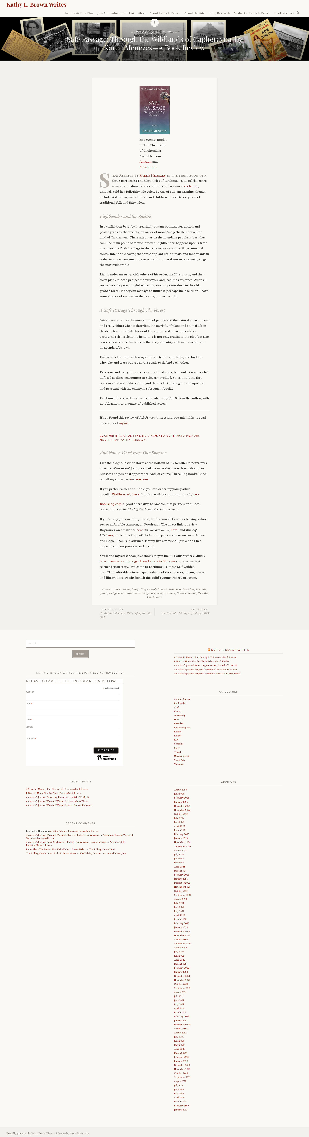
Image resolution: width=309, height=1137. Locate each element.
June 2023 (179, 907)
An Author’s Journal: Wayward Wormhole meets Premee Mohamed (60, 805)
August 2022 (180, 947)
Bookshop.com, (111, 504)
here (174, 530)
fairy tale (188, 589)
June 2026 (179, 794)
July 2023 (179, 903)
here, (140, 530)
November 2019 (182, 1069)
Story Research (219, 13)
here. (136, 494)
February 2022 (181, 968)
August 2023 (180, 899)
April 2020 (179, 1049)
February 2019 (181, 1106)
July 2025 (179, 818)
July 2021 (178, 996)
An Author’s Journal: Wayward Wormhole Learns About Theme (58, 801)
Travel (177, 752)
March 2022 (180, 964)
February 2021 (181, 1016)
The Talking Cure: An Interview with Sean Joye (103, 853)
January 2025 (181, 838)
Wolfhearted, (121, 494)
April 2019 (179, 1097)
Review (177, 736)
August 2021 (180, 992)
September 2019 (182, 1077)
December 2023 (182, 883)
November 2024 (182, 842)
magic (161, 593)
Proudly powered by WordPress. (26, 1133)
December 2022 (182, 931)
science (171, 593)
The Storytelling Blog (78, 13)
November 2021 (182, 980)
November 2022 (182, 935)
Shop (141, 13)
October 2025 (181, 814)
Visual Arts (179, 760)
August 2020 (180, 1033)
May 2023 (179, 911)
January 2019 (180, 1110)
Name (30, 691)
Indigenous (116, 593)
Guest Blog (179, 715)
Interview (178, 723)
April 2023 (179, 915)
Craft (176, 707)
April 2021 (179, 1008)
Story (135, 589)
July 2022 (179, 951)
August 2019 (180, 1081)
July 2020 (179, 1037)
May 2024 (179, 862)
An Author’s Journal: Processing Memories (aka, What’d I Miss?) (62, 797)
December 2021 (182, 976)
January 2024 (181, 879)
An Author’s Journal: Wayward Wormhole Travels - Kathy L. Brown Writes (62, 835)
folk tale (201, 589)
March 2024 (180, 871)
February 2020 (181, 1057)
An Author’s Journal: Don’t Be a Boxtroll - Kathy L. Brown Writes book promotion (66, 842)
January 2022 (181, 972)
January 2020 (181, 1061)
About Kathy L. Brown (165, 13)
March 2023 (180, 919)
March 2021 (180, 1012)
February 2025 (181, 834)
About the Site (194, 13)
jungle (152, 593)
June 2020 (179, 1041)
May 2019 (179, 1093)
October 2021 (181, 984)
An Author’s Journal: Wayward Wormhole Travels (73, 831)
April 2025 (179, 826)
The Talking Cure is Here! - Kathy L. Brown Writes (51, 853)
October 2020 (181, 1028)
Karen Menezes (153, 175)
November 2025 (182, 810)
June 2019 (179, 1089)
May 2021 (179, 1004)
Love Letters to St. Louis (157, 561)
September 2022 (182, 943)
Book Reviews (284, 13)
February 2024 (181, 875)
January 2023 (181, 927)
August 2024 (180, 850)
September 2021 (182, 988)
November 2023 (182, 887)
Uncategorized (181, 756)
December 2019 (182, 1065)
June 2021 (179, 1000)
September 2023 (182, 895)
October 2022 (181, 939)
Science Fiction (187, 593)
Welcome (178, 764)
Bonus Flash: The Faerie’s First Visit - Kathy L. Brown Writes (55, 849)
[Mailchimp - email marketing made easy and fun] (106, 760)
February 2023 (181, 923)
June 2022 (179, 956)
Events (177, 711)
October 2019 (181, 1073)
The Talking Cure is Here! (102, 849)
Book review (122, 589)
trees (159, 597)
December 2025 (182, 806)
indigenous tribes (135, 593)
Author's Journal (182, 699)
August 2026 (180, 790)
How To (178, 719)
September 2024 (182, 846)
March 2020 (180, 1053)
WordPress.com (79, 1133)
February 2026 (181, 798)
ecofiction (191, 186)
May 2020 (179, 1045)
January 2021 (180, 1020)
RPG (176, 740)
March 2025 (180, 830)
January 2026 (181, 802)
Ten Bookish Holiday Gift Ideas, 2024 (185, 611)
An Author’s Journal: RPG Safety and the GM (126, 613)
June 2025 (179, 822)
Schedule (178, 744)
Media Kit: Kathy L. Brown (252, 13)
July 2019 (178, 1085)
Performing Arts (182, 727)
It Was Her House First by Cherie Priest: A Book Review (53, 793)
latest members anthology (118, 561)
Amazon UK (148, 167)
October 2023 (181, 891)
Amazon (145, 161)
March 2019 (180, 1101)
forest (104, 593)
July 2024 (179, 854)
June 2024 (179, 858)
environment (172, 589)
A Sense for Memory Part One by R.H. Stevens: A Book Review (57, 789)
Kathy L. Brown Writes (36, 4)
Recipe (177, 732)
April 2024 (179, 867)
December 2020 (182, 1024)
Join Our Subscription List (116, 13)
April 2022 (179, 960)
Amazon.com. (139, 479)
